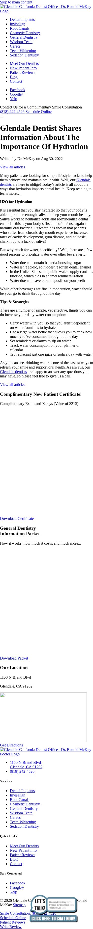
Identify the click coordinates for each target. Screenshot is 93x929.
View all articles (12, 167)
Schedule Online (39, 111)
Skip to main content (16, 2)
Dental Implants (22, 19)
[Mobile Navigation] (2, 117)
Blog (14, 77)
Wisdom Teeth (21, 42)
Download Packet (14, 658)
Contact (16, 81)
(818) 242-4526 (12, 111)
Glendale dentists (13, 372)
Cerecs (15, 46)
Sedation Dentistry (24, 55)
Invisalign (17, 24)
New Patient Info (23, 68)
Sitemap (19, 905)
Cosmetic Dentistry (25, 33)
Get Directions (11, 745)
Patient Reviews (22, 72)
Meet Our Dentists (24, 63)
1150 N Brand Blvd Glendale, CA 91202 (26, 764)
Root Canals (19, 28)
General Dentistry (24, 37)
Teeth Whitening (23, 51)
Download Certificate (17, 518)
